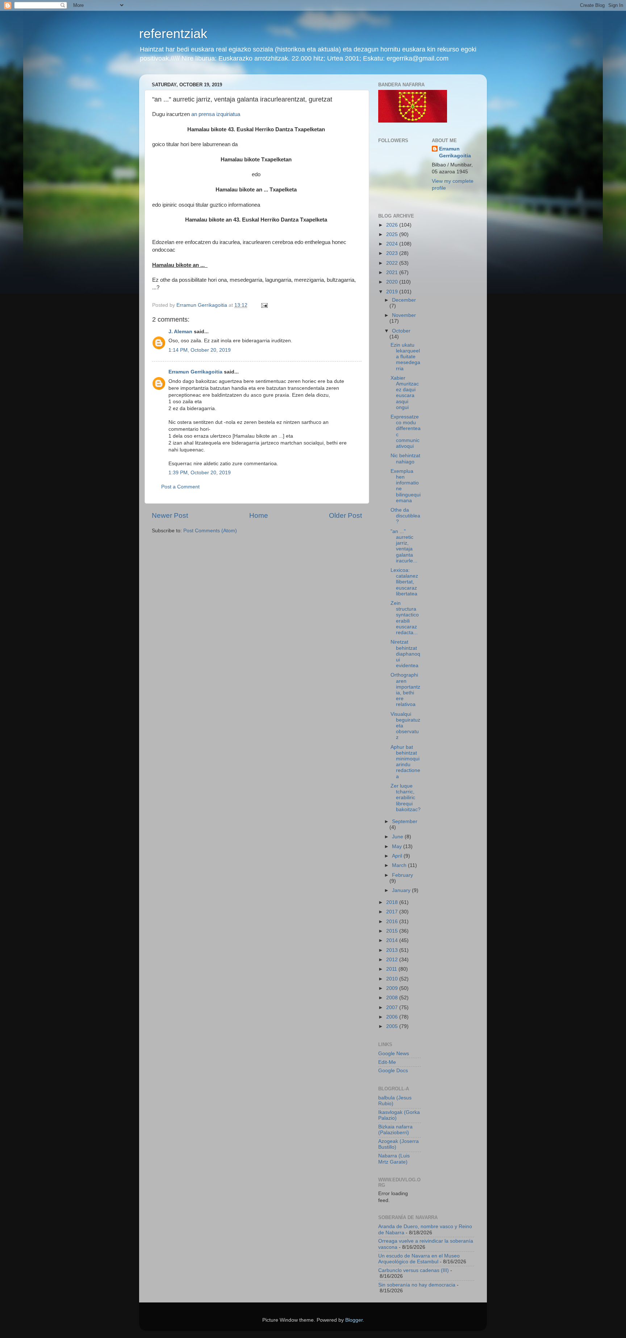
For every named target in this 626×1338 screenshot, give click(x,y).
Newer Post (170, 515)
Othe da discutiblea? (405, 515)
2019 (392, 291)
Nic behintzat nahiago (405, 458)
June (398, 836)
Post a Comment (180, 487)
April (398, 856)
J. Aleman (180, 331)
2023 (392, 253)
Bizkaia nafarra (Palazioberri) (395, 1129)
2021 (392, 272)
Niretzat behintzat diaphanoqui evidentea (405, 653)
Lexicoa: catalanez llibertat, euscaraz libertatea (404, 581)
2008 (392, 997)
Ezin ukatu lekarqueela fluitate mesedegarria (405, 356)
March (400, 865)
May (397, 846)
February (402, 875)
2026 (392, 225)
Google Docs (393, 1070)
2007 (392, 1007)
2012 (392, 959)
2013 (392, 950)
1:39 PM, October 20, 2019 (199, 472)
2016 (392, 921)
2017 (392, 911)
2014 (392, 940)
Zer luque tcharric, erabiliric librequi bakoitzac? (406, 797)
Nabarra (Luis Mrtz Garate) (394, 1158)
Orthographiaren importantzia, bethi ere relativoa (405, 689)
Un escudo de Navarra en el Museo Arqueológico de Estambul (419, 1258)
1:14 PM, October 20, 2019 (199, 350)
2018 (392, 902)
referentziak (173, 33)
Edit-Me (387, 1062)
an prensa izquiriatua (215, 114)
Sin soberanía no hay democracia (416, 1285)
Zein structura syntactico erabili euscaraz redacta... (405, 617)
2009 (392, 988)
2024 (392, 244)
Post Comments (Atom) (210, 530)
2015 (392, 931)
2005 (392, 1026)
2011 (392, 969)
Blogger (354, 1320)
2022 (392, 263)
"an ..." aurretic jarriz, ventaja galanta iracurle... (404, 546)
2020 (392, 282)
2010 (392, 979)
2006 (392, 1017)
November (404, 315)
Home (258, 515)
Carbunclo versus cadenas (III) (413, 1270)
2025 (392, 234)
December (404, 300)
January (402, 890)
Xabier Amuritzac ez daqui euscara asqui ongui (405, 392)
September (404, 821)
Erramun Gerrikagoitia (195, 372)
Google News (393, 1053)
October (401, 331)
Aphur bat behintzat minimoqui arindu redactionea (405, 761)
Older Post (345, 515)
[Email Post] (264, 305)
